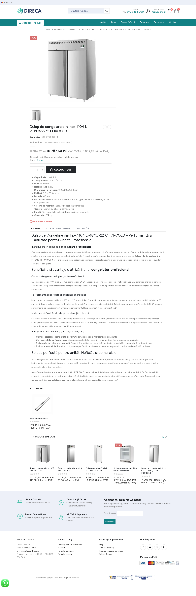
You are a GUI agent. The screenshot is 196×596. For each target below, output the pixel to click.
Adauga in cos (62, 169)
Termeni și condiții (107, 548)
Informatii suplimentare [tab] (58, 228)
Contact (61, 548)
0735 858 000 (135, 11)
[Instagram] (157, 547)
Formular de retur (65, 554)
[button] (163, 436)
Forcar (40, 160)
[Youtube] (150, 547)
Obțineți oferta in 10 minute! (70, 545)
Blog (101, 545)
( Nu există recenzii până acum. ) (58, 142)
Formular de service (66, 551)
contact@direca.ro (31, 551)
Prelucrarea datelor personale (111, 551)
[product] (42, 404)
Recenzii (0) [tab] (83, 228)
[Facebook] (143, 547)
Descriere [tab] (35, 228)
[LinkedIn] (164, 547)
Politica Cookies (105, 554)
